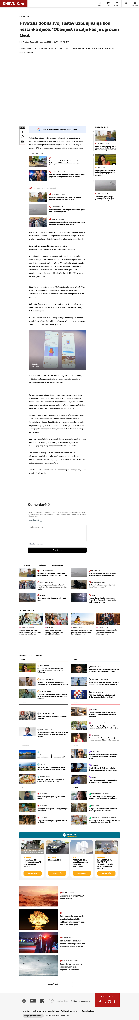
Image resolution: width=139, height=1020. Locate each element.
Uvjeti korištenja (53, 1011)
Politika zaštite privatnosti (69, 1011)
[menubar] (126, 4)
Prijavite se (57, 550)
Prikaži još (53, 984)
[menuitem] (126, 3)
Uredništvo (26, 1011)
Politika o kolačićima (88, 1011)
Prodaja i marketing (39, 1011)
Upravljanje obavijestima (34, 1016)
